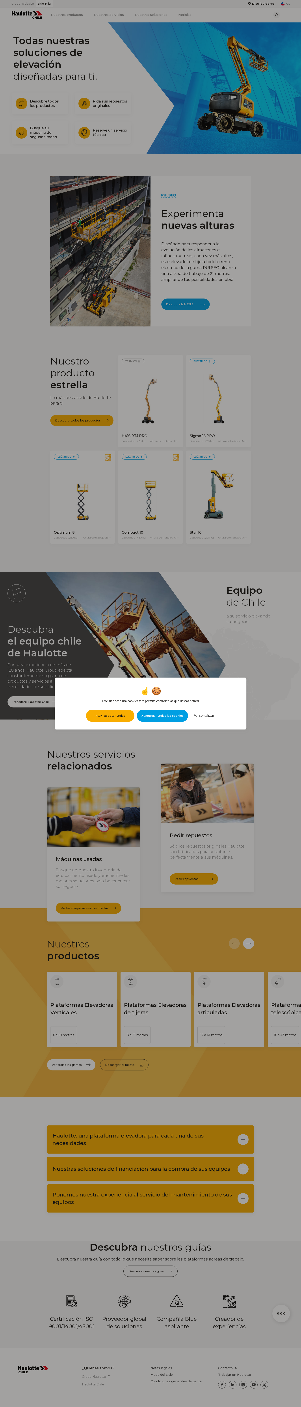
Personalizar (203, 715)
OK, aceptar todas (111, 715)
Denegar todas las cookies (164, 715)
